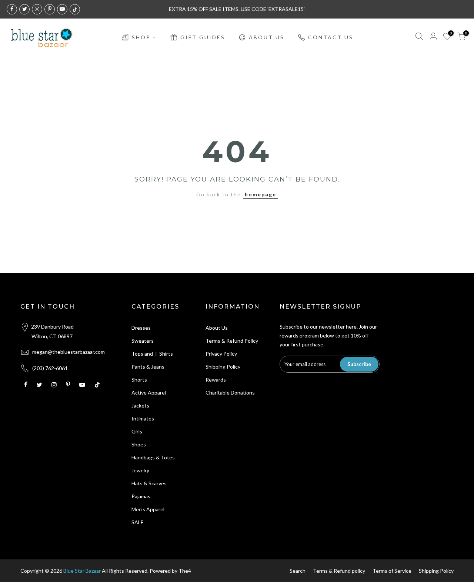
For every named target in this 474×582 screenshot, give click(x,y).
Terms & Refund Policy (232, 340)
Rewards (216, 379)
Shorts (139, 379)
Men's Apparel (147, 509)
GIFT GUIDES (202, 37)
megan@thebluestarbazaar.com (68, 352)
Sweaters (142, 340)
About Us (217, 328)
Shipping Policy (223, 366)
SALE (137, 522)
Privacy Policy (221, 353)
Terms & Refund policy (339, 571)
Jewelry (140, 470)
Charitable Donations (230, 392)
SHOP (141, 37)
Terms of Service (392, 571)
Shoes (138, 444)
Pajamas (140, 496)
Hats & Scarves (149, 483)
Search (298, 571)
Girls (136, 431)
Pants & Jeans (147, 366)
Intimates (142, 418)
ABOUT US (266, 37)
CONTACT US (330, 37)
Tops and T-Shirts (152, 353)
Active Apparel (148, 392)
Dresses (141, 328)
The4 (184, 571)
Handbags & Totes (153, 457)
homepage (260, 194)
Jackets (140, 405)
